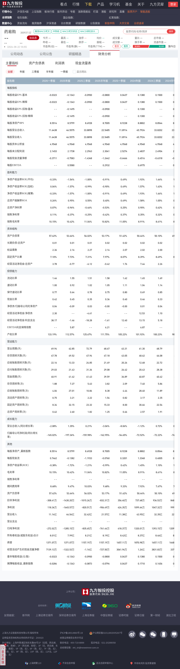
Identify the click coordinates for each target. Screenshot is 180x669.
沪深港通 (51, 23)
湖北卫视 (171, 615)
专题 (73, 11)
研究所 (113, 11)
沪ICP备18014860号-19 (71, 633)
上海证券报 (88, 615)
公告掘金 (95, 23)
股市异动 (62, 11)
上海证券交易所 (44, 615)
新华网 (26, 615)
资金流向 (22, 23)
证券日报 (139, 615)
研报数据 (80, 23)
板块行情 (49, 11)
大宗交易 (124, 23)
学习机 (114, 4)
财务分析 (104, 54)
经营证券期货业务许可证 (71, 638)
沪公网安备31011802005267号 (107, 633)
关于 (140, 4)
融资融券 (37, 23)
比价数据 (66, 23)
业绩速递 (139, 23)
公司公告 (46, 54)
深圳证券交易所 (67, 615)
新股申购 (110, 23)
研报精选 (75, 54)
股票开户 (132, 11)
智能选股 (145, 11)
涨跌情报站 (84, 11)
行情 (75, 4)
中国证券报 (106, 615)
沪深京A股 (23, 11)
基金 (128, 4)
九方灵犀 (157, 4)
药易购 (10, 32)
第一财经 (155, 615)
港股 (103, 11)
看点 (63, 4)
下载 (88, 4)
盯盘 (95, 11)
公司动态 (16, 54)
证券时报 (123, 615)
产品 (100, 4)
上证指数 (36, 11)
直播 (122, 11)
